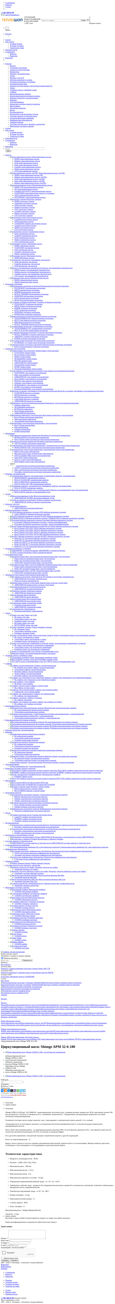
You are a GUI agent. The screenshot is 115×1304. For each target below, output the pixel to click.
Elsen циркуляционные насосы (87, 1031)
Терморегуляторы (16, 122)
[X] (11, 1090)
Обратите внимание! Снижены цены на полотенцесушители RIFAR (27, 973)
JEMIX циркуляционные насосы (13, 1031)
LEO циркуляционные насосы (56, 1033)
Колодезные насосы (89, 1023)
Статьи (8, 1290)
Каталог (8, 34)
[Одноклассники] (5, 1090)
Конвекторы (14, 72)
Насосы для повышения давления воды (70, 1025)
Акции (8, 40)
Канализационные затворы (20, 94)
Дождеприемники (17, 102)
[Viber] (14, 1090)
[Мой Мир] (8, 1090)
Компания (5, 1265)
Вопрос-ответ (10, 1292)
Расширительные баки (18, 84)
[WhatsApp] (18, 1090)
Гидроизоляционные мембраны (22, 118)
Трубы (12, 76)
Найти (8, 151)
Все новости (5, 964)
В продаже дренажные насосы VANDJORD (17, 977)
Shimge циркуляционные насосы (32, 1033)
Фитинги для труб (17, 78)
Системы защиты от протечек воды (23, 116)
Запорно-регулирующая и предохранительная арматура (31, 86)
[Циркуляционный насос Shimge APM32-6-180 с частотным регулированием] (35, 1052)
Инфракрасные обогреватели (21, 120)
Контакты (9, 58)
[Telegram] (24, 1090)
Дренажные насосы (13, 1025)
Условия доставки (17, 46)
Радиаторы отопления (18, 68)
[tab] (59, 1103)
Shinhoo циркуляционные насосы (38, 1031)
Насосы (13, 66)
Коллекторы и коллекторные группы (24, 114)
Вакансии (13, 56)
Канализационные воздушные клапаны (25, 96)
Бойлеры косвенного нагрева (21, 80)
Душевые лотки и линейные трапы (23, 90)
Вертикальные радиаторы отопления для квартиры (20, 989)
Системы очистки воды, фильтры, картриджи (27, 124)
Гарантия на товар (17, 48)
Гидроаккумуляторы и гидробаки (22, 82)
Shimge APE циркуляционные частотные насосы (50, 1039)
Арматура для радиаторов (20, 70)
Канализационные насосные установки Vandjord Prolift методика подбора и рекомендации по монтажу (40, 985)
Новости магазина (10, 958)
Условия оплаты (16, 44)
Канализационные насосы (57, 1023)
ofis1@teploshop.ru (12, 15)
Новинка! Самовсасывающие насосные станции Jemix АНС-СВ (25, 969)
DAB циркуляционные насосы (63, 1031)
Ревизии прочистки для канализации (24, 98)
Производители (11, 50)
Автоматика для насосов (45, 1025)
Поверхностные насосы (94, 1025)
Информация (6, 1267)
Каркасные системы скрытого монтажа (25, 104)
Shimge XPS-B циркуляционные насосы (16, 1039)
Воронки (13, 100)
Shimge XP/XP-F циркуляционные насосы (85, 1039)
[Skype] (21, 1090)
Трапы (12, 88)
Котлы (12, 110)
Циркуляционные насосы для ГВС (33, 1023)
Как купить (9, 42)
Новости (13, 54)
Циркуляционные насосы (10, 1023)
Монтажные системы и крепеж (22, 126)
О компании (10, 52)
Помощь (4, 1269)
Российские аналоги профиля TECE (15, 993)
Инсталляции (15, 106)
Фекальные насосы (28, 1025)
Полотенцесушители (18, 108)
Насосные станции (74, 1023)
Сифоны (13, 92)
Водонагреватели (16, 112)
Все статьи (5, 981)
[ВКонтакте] (2, 1090)
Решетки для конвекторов (20, 74)
